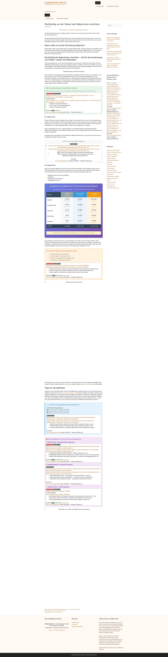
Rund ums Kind (69, 609)
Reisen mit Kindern (111, 182)
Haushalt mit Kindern (112, 170)
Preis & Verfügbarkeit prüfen (53, 112)
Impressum (74, 624)
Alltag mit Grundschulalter (113, 150)
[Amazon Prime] (65, 275)
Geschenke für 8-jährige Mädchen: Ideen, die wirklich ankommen (114, 59)
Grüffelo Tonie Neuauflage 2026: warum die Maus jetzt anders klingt (113, 39)
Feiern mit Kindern (111, 166)
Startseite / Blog (100, 6)
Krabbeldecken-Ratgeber (113, 176)
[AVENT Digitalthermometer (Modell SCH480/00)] (58, 491)
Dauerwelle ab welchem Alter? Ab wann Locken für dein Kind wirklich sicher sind (114, 53)
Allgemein (47, 609)
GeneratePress (93, 654)
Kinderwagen (67, 384)
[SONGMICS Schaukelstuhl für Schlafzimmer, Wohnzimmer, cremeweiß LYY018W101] (67, 265)
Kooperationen (75, 622)
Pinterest (56, 630)
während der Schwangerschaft (69, 393)
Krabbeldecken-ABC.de (56, 2)
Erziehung (109, 164)
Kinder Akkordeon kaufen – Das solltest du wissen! (55, 610)
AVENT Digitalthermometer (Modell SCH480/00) (57, 494)
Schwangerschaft (76, 609)
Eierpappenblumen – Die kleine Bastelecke (53, 612)
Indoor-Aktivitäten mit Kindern (114, 172)
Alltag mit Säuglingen (53, 609)
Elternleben (109, 162)
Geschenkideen (110, 168)
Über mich (51, 630)
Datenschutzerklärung (77, 626)
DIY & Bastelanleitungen (113, 160)
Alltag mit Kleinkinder (112, 154)
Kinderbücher (110, 174)
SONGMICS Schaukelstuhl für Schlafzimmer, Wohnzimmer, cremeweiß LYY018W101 (67, 267)
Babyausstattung (61, 609)
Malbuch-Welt (62, 630)
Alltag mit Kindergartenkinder (114, 152)
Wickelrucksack (87, 384)
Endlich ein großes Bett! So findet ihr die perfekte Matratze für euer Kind (113, 65)
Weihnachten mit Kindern (113, 188)
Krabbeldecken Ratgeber (113, 6)
